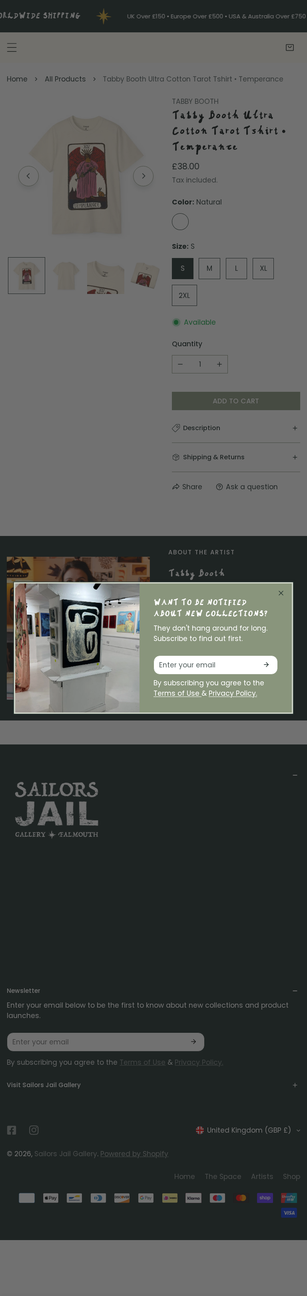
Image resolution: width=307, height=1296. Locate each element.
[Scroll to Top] (291, 1252)
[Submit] (266, 664)
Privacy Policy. (233, 693)
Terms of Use (177, 693)
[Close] (281, 593)
